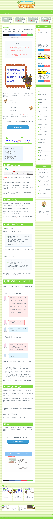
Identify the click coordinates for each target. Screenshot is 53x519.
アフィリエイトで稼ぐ (43, 107)
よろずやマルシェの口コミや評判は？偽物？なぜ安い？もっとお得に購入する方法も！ (44, 195)
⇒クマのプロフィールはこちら (43, 214)
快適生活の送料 (9, 152)
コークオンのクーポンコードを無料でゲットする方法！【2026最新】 (44, 176)
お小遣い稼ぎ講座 (42, 99)
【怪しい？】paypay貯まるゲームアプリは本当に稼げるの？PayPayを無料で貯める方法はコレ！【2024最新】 (44, 182)
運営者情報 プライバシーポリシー (7, 517)
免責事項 (15, 517)
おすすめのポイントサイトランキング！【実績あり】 (18, 142)
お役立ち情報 (41, 102)
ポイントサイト (42, 127)
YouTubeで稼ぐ (42, 91)
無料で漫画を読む (42, 159)
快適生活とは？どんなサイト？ (10, 148)
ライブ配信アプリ (42, 139)
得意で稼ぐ (41, 147)
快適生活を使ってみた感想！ (10, 158)
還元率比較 (42, 129)
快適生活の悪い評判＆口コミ (12, 157)
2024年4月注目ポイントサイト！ (19, 46)
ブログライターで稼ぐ (43, 124)
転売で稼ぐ (41, 162)
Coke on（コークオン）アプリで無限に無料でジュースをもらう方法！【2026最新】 (44, 171)
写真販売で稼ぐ (42, 142)
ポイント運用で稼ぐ (43, 134)
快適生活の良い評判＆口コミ (12, 156)
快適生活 (5, 177)
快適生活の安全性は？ (9, 149)
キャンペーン (41, 114)
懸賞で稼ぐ (41, 150)
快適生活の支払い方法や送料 (10, 151)
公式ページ (47, 49)
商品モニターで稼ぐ (43, 144)
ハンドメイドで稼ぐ (43, 119)
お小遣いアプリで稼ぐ (43, 96)
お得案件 (41, 104)
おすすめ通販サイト (6, 27)
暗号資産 (41, 152)
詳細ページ (41, 49)
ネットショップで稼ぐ (43, 116)
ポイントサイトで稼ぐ (6, 13)
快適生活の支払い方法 (10, 153)
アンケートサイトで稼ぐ (43, 111)
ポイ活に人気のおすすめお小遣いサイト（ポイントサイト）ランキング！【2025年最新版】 (44, 188)
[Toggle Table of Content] (21, 147)
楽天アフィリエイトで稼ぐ (43, 156)
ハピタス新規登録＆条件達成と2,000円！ (18, 53)
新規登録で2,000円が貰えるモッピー (18, 50)
